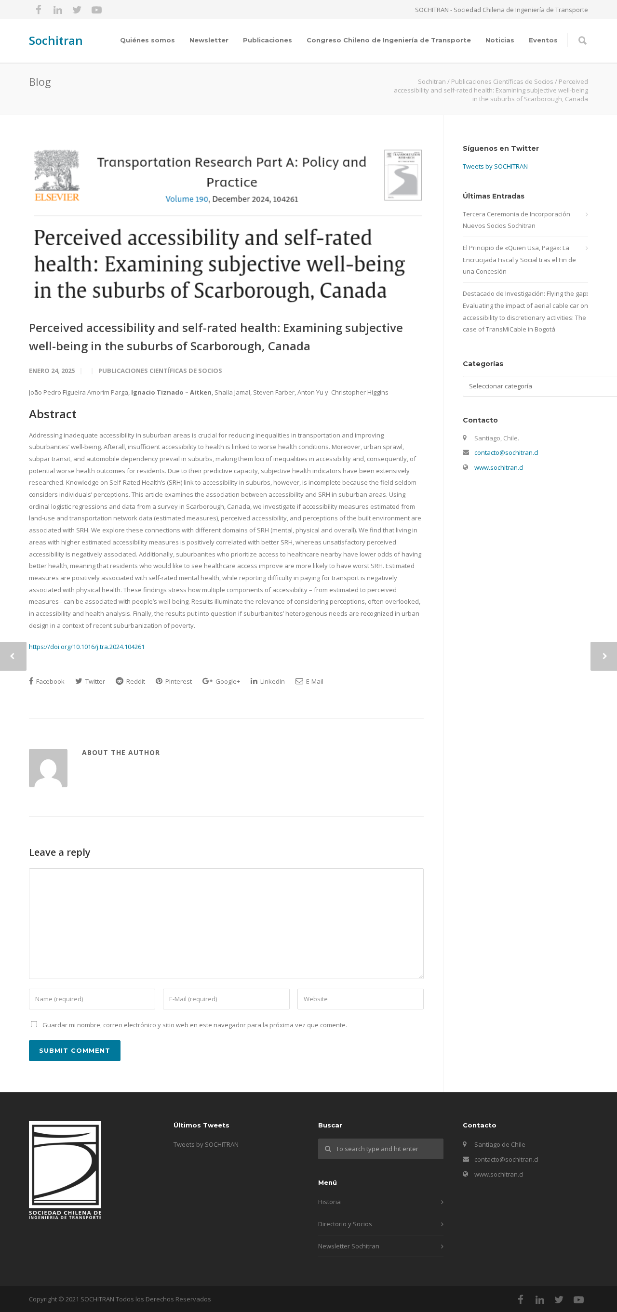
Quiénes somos (147, 40)
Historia (329, 1201)
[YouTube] (96, 9)
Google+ (227, 681)
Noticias (499, 40)
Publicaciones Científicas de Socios (160, 370)
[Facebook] (38, 9)
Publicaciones (267, 40)
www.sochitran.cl (498, 467)
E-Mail (314, 681)
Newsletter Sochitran (348, 1246)
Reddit (135, 681)
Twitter (94, 681)
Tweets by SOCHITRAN (495, 166)
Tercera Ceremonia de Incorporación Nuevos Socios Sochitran (516, 220)
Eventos (543, 40)
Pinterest (178, 681)
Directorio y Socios (345, 1223)
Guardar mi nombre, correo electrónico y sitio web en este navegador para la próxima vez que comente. (194, 1024)
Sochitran (56, 40)
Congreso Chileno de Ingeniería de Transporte (389, 40)
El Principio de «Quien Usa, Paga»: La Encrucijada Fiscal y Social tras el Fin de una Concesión (519, 259)
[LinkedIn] (57, 9)
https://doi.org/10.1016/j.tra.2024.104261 (87, 646)
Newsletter (208, 40)
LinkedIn (272, 681)
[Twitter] (77, 9)
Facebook (50, 681)
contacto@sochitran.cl (506, 452)
